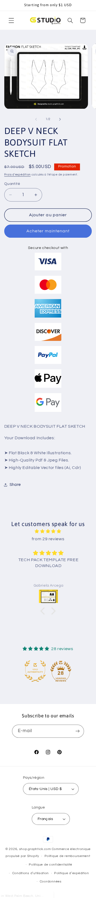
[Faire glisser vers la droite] (60, 119)
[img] (48, 531)
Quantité (12, 184)
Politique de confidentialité (50, 864)
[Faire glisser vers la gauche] (36, 119)
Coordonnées (51, 881)
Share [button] (15, 485)
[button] (11, 20)
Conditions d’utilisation (30, 873)
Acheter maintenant (48, 231)
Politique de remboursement (67, 856)
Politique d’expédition (71, 873)
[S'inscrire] (77, 731)
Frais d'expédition (17, 174)
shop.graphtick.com (35, 849)
